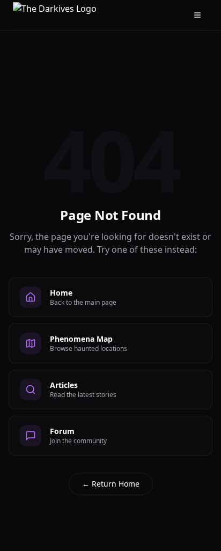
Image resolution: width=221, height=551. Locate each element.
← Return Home (110, 484)
